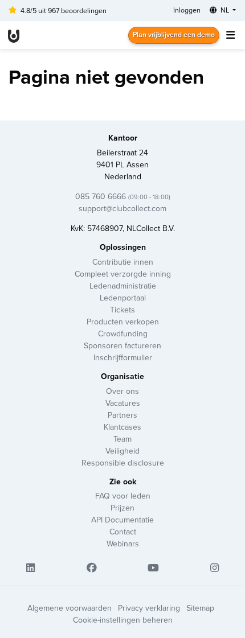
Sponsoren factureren (122, 345)
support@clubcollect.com (122, 208)
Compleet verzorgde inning (123, 273)
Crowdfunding (123, 333)
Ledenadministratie (122, 285)
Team (122, 438)
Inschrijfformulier (122, 357)
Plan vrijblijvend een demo (174, 34)
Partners (122, 415)
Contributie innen (122, 261)
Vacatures (122, 403)
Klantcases (122, 427)
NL (225, 10)
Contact (122, 531)
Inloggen (187, 10)
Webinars (123, 543)
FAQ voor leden (122, 495)
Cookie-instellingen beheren (123, 619)
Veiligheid (122, 450)
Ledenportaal (123, 297)
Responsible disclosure (122, 462)
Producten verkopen (123, 321)
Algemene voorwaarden (69, 608)
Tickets (122, 309)
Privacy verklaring (149, 608)
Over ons (122, 391)
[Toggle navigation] (230, 35)
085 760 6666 (122, 196)
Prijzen (122, 507)
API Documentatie (122, 519)
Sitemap (200, 608)
